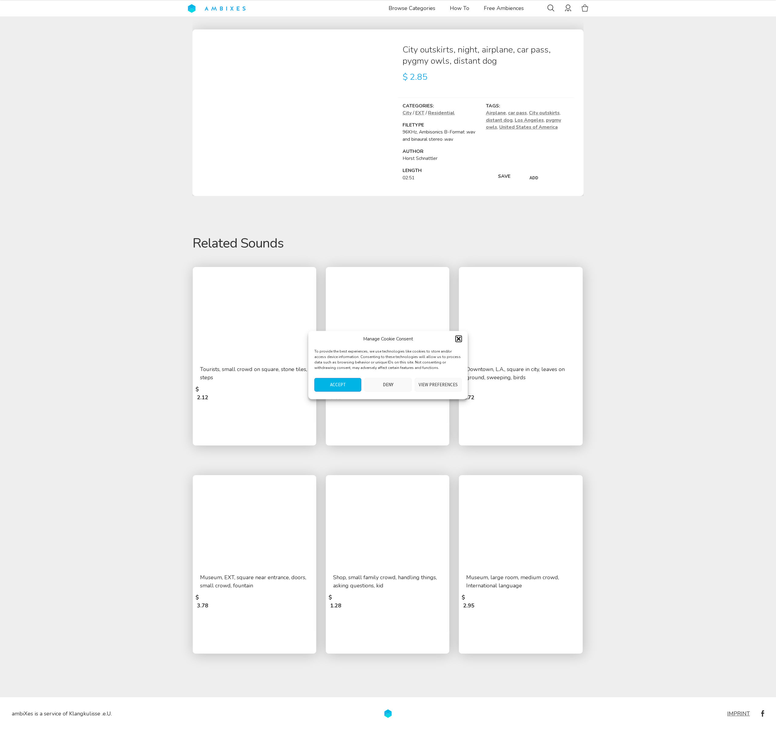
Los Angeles (529, 120)
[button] (459, 339)
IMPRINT (738, 713)
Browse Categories (412, 8)
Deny (388, 384)
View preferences (438, 384)
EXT (419, 113)
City (407, 113)
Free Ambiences (504, 8)
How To (459, 8)
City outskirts (544, 113)
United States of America (528, 127)
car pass (517, 113)
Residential (441, 113)
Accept (338, 384)
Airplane (496, 113)
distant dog (499, 120)
